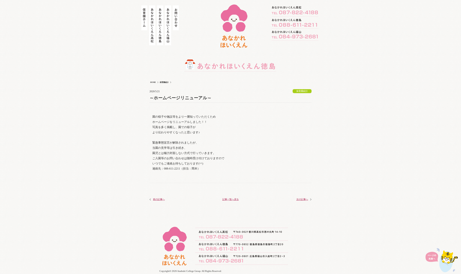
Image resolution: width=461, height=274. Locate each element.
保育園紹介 (302, 91)
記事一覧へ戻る (230, 199)
